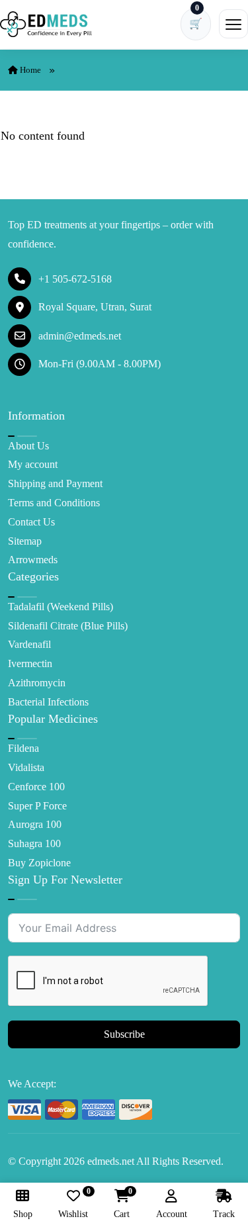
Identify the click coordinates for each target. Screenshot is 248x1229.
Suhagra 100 (34, 843)
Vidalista (26, 767)
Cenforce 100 (36, 786)
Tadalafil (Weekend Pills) (60, 606)
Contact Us (31, 521)
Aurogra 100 (35, 824)
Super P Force (37, 805)
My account (33, 464)
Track (224, 1214)
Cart (122, 1204)
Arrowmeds (33, 559)
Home (29, 70)
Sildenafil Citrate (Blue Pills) (68, 625)
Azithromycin (36, 682)
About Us (28, 445)
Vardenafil (29, 644)
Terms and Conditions (54, 502)
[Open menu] (233, 23)
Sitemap (25, 541)
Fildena (23, 748)
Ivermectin (30, 663)
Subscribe (124, 1034)
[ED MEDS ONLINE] (46, 24)
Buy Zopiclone (39, 862)
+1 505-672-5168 (75, 279)
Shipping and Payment (55, 483)
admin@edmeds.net (79, 335)
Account (171, 1214)
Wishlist (73, 1204)
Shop (22, 1214)
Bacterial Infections (48, 701)
